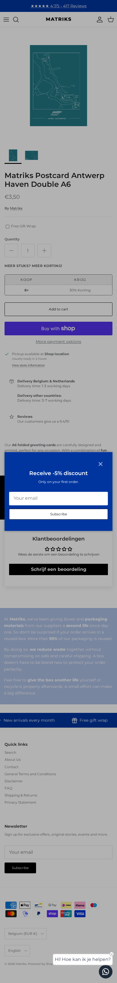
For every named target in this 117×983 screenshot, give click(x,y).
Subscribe (58, 514)
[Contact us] (105, 971)
